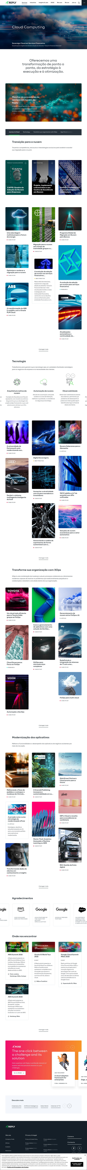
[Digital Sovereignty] (43, 437)
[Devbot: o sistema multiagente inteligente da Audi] (17, 475)
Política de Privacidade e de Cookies (18, 1167)
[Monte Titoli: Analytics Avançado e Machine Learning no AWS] (43, 819)
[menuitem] (24, 2)
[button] (17, 855)
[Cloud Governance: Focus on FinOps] (17, 642)
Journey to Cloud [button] (14, 132)
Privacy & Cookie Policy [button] (31, 1139)
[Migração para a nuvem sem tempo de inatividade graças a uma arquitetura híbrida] (43, 224)
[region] (43, 1161)
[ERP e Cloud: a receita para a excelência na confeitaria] (70, 801)
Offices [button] (7, 1143)
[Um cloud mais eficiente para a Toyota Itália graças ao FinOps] (17, 599)
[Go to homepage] (10, 2)
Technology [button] (26, 132)
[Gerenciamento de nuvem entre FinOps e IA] (70, 599)
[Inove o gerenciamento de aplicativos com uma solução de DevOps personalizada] (43, 605)
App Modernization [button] (66, 132)
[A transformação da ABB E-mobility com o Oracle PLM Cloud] (17, 294)
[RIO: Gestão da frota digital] (70, 845)
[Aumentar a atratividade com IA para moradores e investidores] (43, 477)
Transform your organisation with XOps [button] (45, 132)
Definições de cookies (77, 1159)
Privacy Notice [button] (31, 1144)
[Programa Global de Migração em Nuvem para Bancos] (70, 218)
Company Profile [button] (9, 1139)
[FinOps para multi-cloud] (70, 683)
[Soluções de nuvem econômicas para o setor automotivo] (70, 516)
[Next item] (73, 376)
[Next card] (69, 1106)
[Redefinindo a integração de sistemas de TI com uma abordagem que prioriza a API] (70, 640)
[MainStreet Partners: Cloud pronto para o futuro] (70, 764)
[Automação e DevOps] (17, 692)
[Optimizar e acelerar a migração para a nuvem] (17, 256)
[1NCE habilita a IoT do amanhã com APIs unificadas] (70, 473)
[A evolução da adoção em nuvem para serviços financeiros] (70, 262)
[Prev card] (65, 1106)
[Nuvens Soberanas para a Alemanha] (70, 432)
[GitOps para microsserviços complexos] (43, 648)
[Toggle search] (79, 2)
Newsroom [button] (8, 1150)
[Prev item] (68, 376)
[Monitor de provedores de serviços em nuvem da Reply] (43, 102)
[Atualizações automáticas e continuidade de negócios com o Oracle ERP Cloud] (70, 312)
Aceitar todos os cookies (77, 1164)
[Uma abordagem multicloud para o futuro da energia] (17, 218)
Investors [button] (7, 1146)
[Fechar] (85, 1155)
